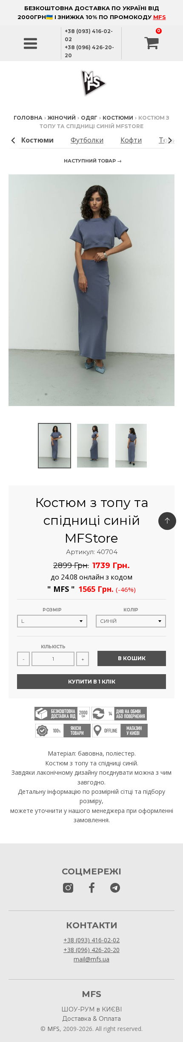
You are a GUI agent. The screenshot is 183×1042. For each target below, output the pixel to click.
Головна (28, 118)
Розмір (52, 610)
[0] (152, 43)
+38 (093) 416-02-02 (91, 940)
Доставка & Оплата (91, 1018)
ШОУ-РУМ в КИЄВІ (91, 1009)
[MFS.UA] (115, 888)
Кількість (53, 647)
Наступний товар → (93, 161)
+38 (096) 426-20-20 (91, 950)
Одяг (89, 118)
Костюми (118, 118)
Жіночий (62, 118)
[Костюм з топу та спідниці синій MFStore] (54, 445)
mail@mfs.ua (91, 959)
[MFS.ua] (92, 888)
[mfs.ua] (68, 888)
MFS (159, 17)
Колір (130, 610)
